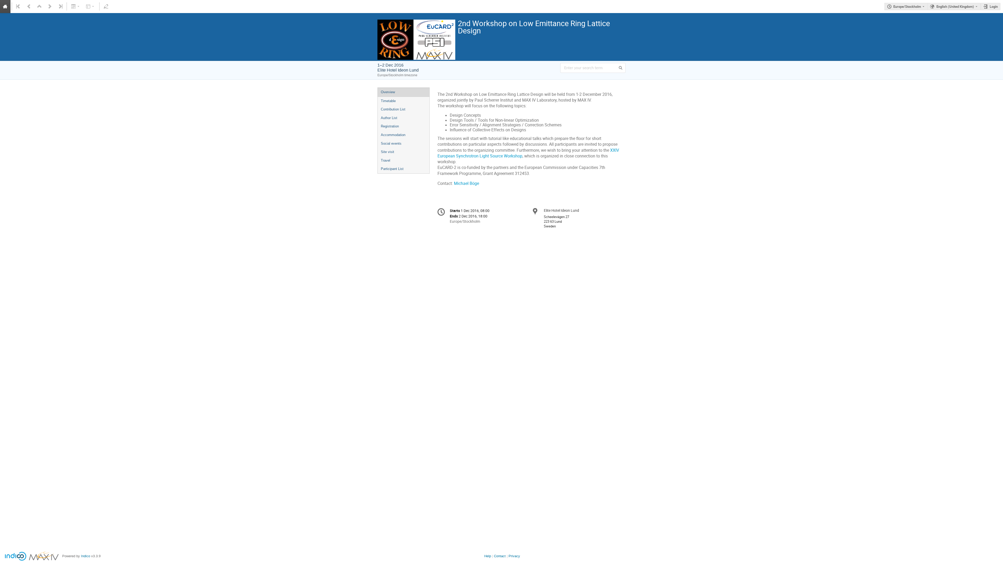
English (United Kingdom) (955, 6)
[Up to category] (39, 6)
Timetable (388, 101)
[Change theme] (90, 6)
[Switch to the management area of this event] (106, 6)
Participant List (392, 169)
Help (487, 556)
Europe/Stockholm (907, 6)
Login (994, 6)
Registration (390, 126)
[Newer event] (50, 6)
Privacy (514, 556)
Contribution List (393, 109)
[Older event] (29, 6)
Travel (385, 160)
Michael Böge (466, 183)
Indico (85, 556)
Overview (388, 92)
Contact (500, 556)
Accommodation (393, 135)
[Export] (75, 6)
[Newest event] (60, 6)
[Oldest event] (18, 6)
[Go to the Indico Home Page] (5, 6)
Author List (389, 118)
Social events (391, 143)
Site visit (387, 152)
